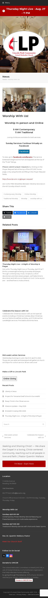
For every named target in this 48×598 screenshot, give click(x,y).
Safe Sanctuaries (33, 594)
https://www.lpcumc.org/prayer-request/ (17, 179)
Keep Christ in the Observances (17, 401)
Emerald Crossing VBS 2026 (15, 411)
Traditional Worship (11, 198)
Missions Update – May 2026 (15, 406)
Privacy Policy (21, 594)
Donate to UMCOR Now (24, 580)
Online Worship (30, 194)
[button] (6, 3)
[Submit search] (43, 424)
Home (4, 79)
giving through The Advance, (15, 575)
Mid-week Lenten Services (13, 355)
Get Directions (7, 488)
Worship (24, 198)
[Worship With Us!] (24, 99)
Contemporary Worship (12, 194)
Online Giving (9, 378)
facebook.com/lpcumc (23, 157)
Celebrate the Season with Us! (15, 311)
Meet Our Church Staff (12, 541)
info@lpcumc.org (18, 493)
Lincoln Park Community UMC (22, 592)
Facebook (24, 151)
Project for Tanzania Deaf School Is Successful (22, 396)
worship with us (36, 198)
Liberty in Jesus (10, 391)
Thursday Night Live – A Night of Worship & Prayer (23, 416)
